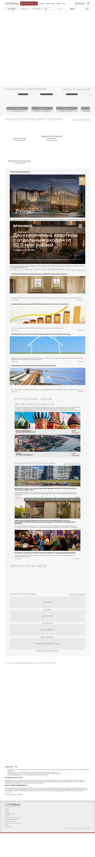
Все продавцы (77, 594)
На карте (42, 3)
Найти (72, 8)
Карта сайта (8, 826)
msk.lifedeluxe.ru (19, 410)
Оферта (7, 808)
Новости (58, 3)
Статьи (6, 824)
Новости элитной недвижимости (13, 823)
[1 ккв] (50, 8)
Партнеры (7, 812)
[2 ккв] (50, 9)
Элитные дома (50, 3)
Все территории (81, 120)
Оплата (6, 810)
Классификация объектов (11, 819)
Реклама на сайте (9, 814)
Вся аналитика (72, 464)
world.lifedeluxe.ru (73, 410)
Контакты (7, 815)
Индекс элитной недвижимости (13, 817)
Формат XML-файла (10, 821)
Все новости (78, 270)
